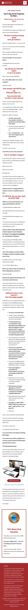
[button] (14, 480)
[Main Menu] (25, 3)
